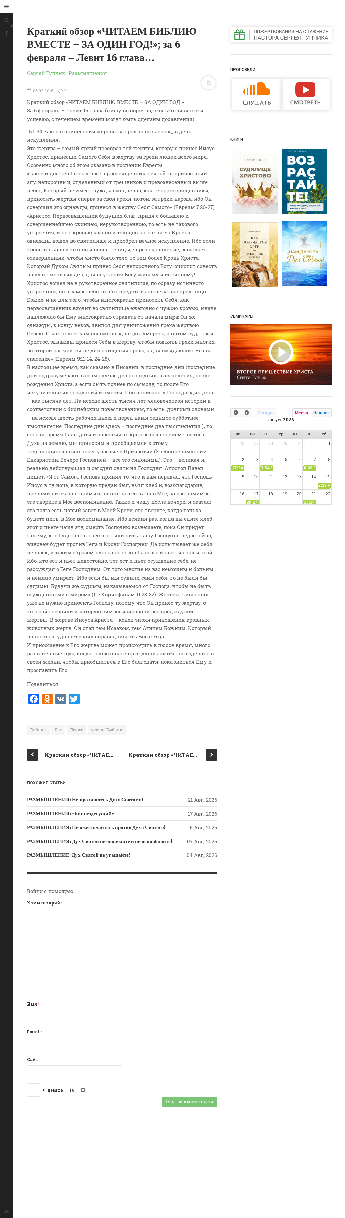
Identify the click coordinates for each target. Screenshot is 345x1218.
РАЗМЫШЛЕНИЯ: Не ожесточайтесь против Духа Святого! (96, 827)
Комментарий (45, 903)
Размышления (88, 73)
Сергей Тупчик (46, 73)
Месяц (301, 412)
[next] (246, 412)
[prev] (235, 412)
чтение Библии (106, 729)
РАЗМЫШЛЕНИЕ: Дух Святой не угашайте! (78, 855)
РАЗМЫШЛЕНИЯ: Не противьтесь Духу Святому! (85, 799)
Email (34, 1031)
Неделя (321, 412)
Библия (38, 729)
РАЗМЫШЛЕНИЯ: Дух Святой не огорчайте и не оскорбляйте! (99, 841)
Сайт (32, 1059)
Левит (76, 729)
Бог (58, 729)
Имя (33, 1004)
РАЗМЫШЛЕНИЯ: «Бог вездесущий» (70, 813)
